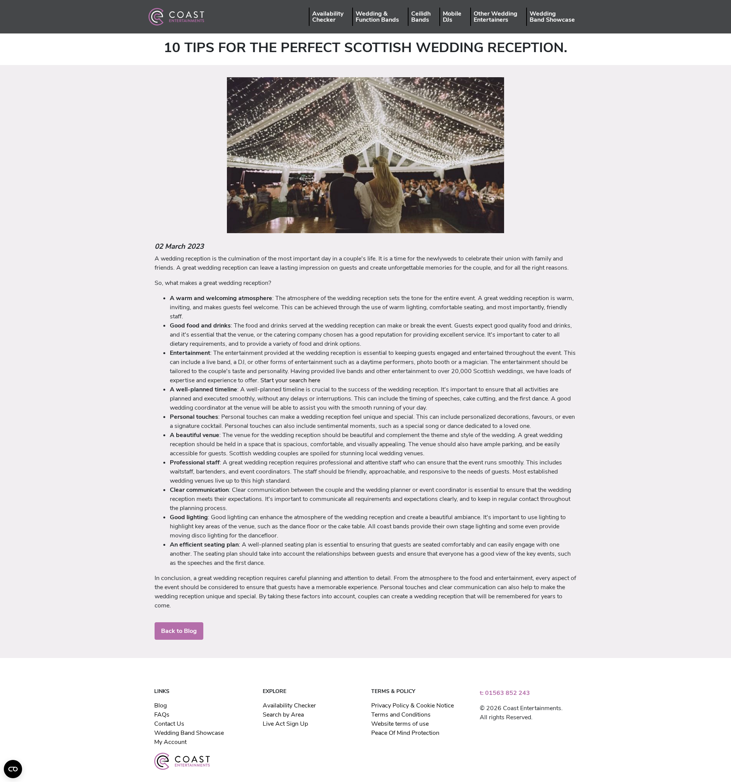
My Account (170, 742)
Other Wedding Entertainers (495, 17)
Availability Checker (327, 17)
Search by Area (283, 714)
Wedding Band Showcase (552, 17)
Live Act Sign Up (285, 724)
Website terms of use (400, 724)
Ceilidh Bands (421, 17)
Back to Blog (179, 631)
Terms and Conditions (401, 714)
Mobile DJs (452, 17)
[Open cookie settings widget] (13, 769)
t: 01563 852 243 (505, 693)
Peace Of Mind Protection (405, 733)
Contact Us (169, 724)
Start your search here (290, 380)
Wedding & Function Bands (377, 17)
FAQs (161, 714)
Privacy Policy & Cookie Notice (412, 705)
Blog (160, 705)
